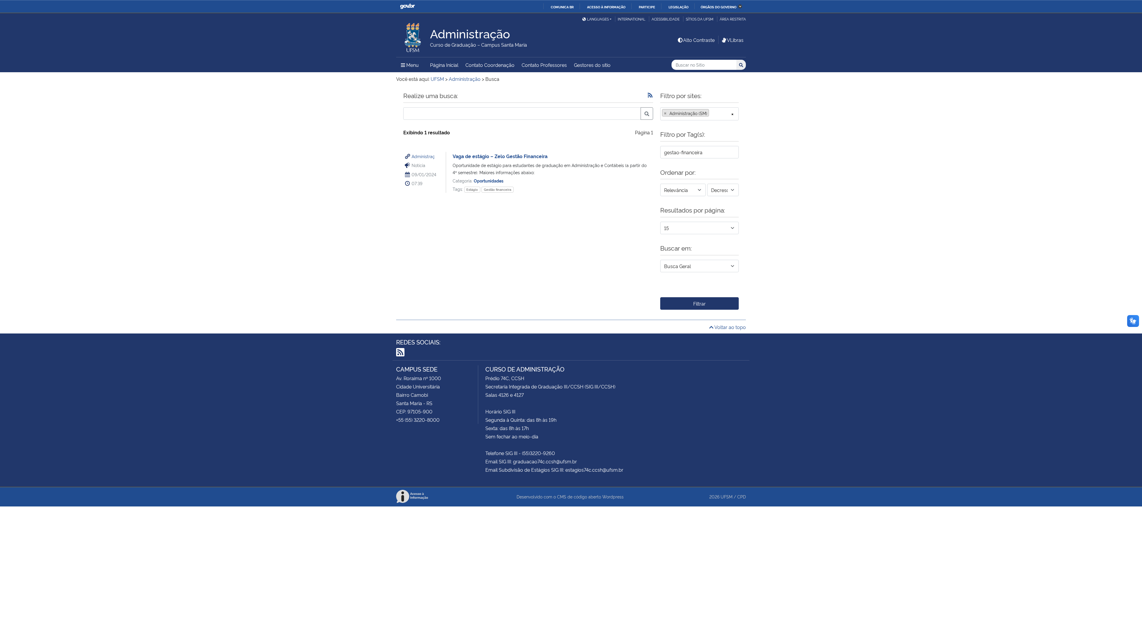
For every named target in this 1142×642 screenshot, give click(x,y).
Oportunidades (488, 180)
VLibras (735, 40)
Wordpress (613, 496)
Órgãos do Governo (718, 6)
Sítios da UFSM (699, 18)
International (631, 18)
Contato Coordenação (489, 65)
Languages (598, 18)
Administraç (423, 156)
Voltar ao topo (729, 327)
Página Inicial (444, 65)
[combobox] (699, 113)
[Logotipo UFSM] (413, 36)
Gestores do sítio (592, 65)
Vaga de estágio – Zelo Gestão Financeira (500, 156)
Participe (647, 6)
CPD (741, 496)
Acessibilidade (666, 18)
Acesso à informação (606, 6)
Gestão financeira (497, 189)
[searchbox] (712, 113)
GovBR (407, 6)
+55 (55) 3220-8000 (418, 419)
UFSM (726, 496)
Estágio (472, 189)
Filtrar (699, 303)
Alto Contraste (699, 40)
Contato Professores (544, 65)
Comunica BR (562, 6)
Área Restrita (733, 18)
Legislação (678, 6)
